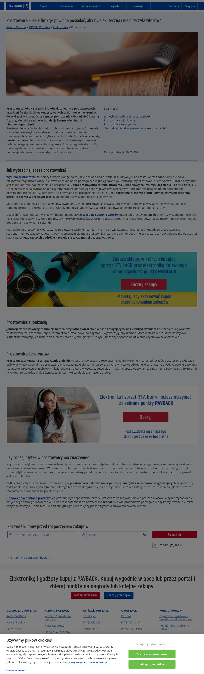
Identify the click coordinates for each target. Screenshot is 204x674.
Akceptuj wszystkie (152, 664)
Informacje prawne (16, 670)
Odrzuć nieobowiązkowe (152, 654)
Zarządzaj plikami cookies (152, 644)
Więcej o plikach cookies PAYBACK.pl (89, 662)
